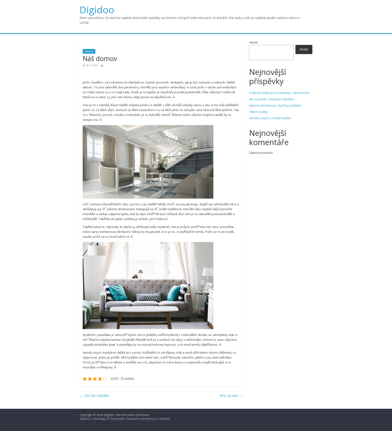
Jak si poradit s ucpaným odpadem (272, 99)
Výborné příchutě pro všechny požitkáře (275, 105)
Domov (89, 51)
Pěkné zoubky (258, 112)
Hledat (253, 42)
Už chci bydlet (94, 395)
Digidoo (97, 9)
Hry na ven (231, 395)
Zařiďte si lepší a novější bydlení (270, 118)
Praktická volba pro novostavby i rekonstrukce (279, 93)
